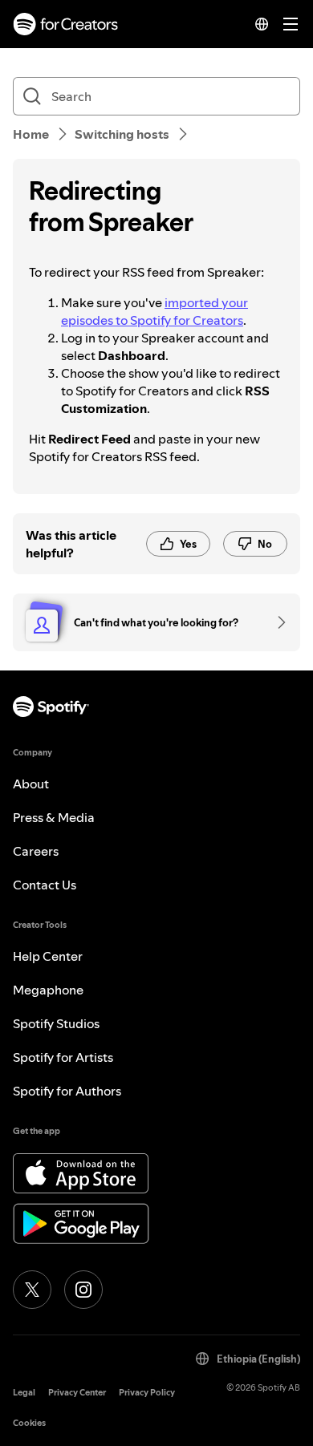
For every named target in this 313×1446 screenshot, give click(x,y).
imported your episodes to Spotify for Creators (154, 311)
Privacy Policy (147, 1393)
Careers (36, 851)
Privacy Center (77, 1393)
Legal (24, 1393)
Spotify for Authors (67, 1091)
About (31, 783)
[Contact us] (276, 622)
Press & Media (54, 817)
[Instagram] (83, 1289)
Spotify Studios (56, 1023)
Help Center (48, 956)
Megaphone (48, 989)
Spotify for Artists (63, 1057)
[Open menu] (290, 24)
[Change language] (261, 24)
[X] (32, 1289)
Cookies (29, 1423)
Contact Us (44, 884)
